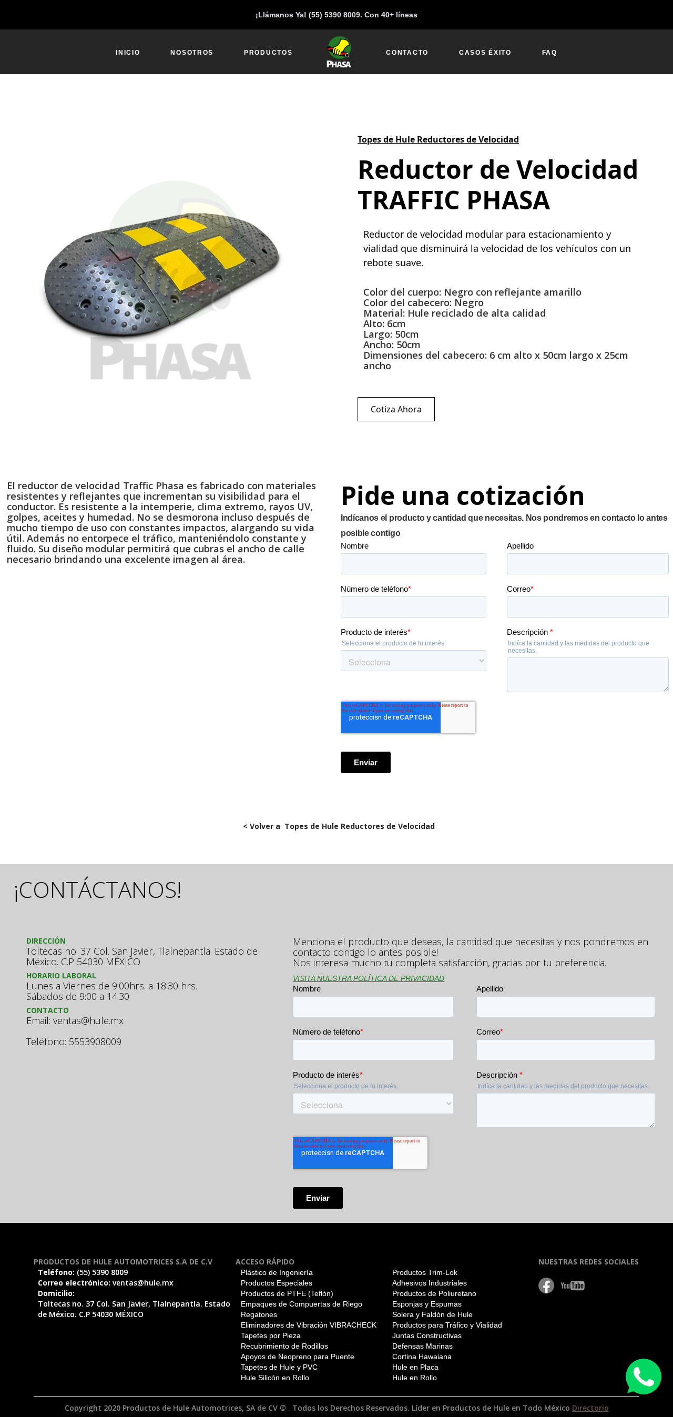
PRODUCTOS (268, 52)
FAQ (549, 52)
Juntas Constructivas (427, 1335)
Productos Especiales (276, 1283)
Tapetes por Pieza (271, 1335)
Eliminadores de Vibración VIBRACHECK (308, 1325)
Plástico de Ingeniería (277, 1272)
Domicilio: (134, 1303)
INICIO (128, 52)
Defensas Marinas (422, 1346)
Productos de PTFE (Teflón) (287, 1293)
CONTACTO (407, 52)
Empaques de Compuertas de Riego (301, 1304)
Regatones (259, 1314)
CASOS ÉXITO (485, 52)
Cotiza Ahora (396, 409)
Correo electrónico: (106, 1283)
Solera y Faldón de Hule (432, 1314)
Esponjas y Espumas (427, 1304)
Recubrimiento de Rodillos (284, 1346)
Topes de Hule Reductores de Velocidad (438, 139)
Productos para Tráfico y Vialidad (447, 1325)
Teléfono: (83, 1272)
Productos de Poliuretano (434, 1293)
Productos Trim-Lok (424, 1272)
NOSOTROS (191, 52)
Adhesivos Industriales (429, 1283)
